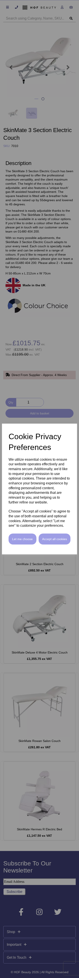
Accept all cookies (54, 539)
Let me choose (22, 539)
